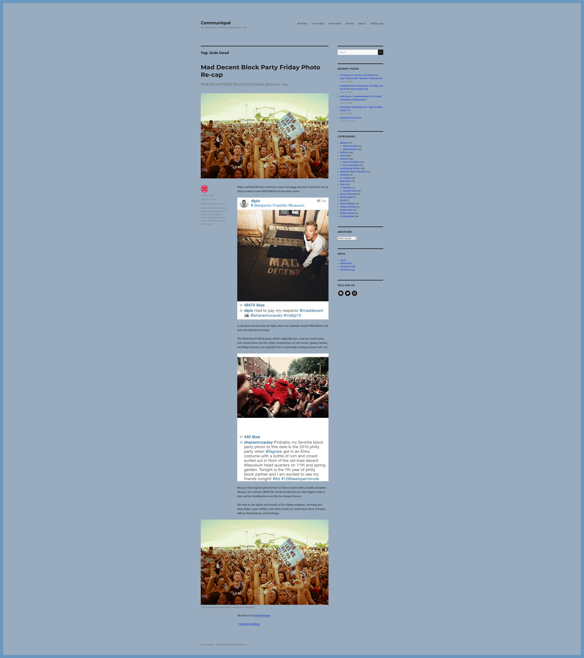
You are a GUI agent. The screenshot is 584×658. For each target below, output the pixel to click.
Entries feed (346, 263)
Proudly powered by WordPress (232, 644)
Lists (342, 184)
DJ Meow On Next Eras (351, 118)
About (362, 23)
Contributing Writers (350, 168)
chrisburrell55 (207, 195)
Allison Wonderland (210, 208)
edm (212, 214)
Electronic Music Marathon (353, 171)
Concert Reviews (351, 165)
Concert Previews (351, 162)
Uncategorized (347, 216)
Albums (344, 143)
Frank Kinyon (262, 615)
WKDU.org (376, 23)
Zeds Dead (206, 224)
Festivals (344, 175)
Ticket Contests (347, 213)
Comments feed (347, 266)
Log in (343, 260)
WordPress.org (347, 269)
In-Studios (318, 23)
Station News (346, 210)
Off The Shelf (346, 197)
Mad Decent (214, 217)
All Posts (302, 23)
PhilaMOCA (213, 220)
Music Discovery (348, 194)
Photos (350, 23)
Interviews (334, 23)
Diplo (209, 211)
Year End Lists (349, 191)
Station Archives (348, 206)
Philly (222, 220)
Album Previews (350, 146)
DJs (207, 214)
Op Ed (343, 200)
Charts (343, 155)
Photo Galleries (217, 203)
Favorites (347, 187)
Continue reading (248, 623)
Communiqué (216, 22)
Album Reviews (350, 149)
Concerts (344, 159)
